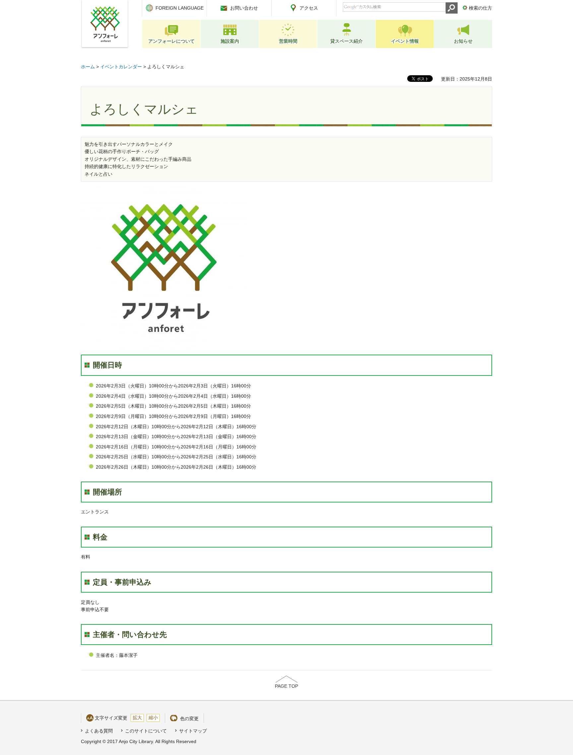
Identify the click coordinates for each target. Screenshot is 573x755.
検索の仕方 (480, 8)
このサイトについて (146, 730)
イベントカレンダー (121, 66)
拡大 (137, 717)
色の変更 (189, 718)
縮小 (153, 717)
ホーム (88, 66)
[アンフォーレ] (105, 24)
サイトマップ (193, 730)
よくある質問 (99, 730)
